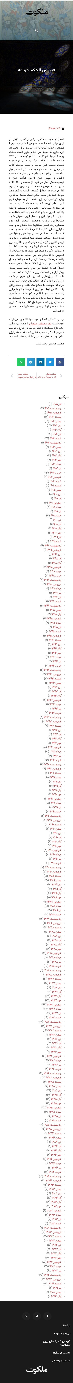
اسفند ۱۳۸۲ (54, 1236)
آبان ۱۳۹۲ (56, 739)
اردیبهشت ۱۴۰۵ (52, 408)
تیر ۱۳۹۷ (56, 593)
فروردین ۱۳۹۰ (54, 872)
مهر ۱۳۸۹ (56, 897)
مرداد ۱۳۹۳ (55, 704)
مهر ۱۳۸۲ (56, 1258)
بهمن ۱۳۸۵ (55, 1086)
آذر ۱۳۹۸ (56, 558)
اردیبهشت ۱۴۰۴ (52, 443)
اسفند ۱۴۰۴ (55, 417)
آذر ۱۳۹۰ (57, 837)
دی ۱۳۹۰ (57, 833)
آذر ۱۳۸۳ (56, 1198)
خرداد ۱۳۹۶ (55, 601)
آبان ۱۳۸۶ (56, 1048)
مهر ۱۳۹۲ (56, 743)
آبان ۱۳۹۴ (56, 649)
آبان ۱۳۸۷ (56, 996)
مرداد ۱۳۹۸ (55, 571)
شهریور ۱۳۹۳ (54, 700)
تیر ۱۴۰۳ (57, 468)
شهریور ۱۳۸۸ (54, 953)
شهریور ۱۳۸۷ (54, 1005)
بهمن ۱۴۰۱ (56, 490)
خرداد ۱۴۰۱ (55, 516)
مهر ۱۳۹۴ (56, 653)
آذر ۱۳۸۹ (56, 889)
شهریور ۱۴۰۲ (54, 477)
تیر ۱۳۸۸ (56, 962)
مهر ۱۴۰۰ (56, 533)
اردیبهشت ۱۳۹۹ (52, 546)
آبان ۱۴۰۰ (56, 528)
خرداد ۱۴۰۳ (55, 473)
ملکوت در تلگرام (61, 1353)
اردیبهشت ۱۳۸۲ (52, 1275)
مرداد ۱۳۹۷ (55, 588)
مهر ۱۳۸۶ (56, 1052)
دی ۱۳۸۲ (56, 1245)
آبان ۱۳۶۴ (56, 1296)
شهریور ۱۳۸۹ (54, 902)
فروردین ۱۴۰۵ (54, 413)
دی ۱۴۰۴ (56, 425)
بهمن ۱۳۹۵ (55, 610)
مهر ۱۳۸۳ (56, 1206)
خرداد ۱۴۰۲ (55, 481)
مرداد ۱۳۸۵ (55, 1112)
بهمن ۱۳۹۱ (55, 777)
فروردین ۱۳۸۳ (53, 1232)
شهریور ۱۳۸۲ (54, 1262)
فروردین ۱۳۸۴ (53, 1181)
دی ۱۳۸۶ (56, 1039)
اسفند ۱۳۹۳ (54, 679)
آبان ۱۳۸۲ (56, 1253)
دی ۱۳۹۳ (56, 687)
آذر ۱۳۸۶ (56, 1043)
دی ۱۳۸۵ (56, 1090)
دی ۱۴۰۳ (56, 451)
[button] (67, 24)
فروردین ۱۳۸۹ (53, 923)
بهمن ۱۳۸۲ (55, 1241)
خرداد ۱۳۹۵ (55, 631)
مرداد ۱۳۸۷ (55, 1009)
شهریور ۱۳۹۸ (54, 567)
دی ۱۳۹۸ (56, 554)
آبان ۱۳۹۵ (56, 614)
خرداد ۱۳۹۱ (55, 812)
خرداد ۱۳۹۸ (55, 576)
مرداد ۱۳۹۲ (55, 752)
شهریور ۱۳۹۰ (54, 850)
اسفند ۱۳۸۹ (55, 876)
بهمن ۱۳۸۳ (55, 1189)
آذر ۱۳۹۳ (56, 691)
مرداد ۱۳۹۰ (55, 854)
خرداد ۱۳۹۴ (55, 666)
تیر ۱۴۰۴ (57, 434)
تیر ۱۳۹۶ (57, 597)
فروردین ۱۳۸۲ (53, 1279)
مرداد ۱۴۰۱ (56, 507)
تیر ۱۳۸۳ (56, 1219)
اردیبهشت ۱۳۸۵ (52, 1125)
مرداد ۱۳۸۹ (55, 906)
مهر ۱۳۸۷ (56, 1000)
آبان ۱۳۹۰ (56, 842)
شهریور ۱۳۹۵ (54, 619)
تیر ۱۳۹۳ (56, 709)
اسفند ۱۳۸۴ (54, 1133)
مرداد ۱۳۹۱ (55, 803)
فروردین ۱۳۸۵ (53, 1129)
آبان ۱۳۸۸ (56, 945)
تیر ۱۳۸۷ (56, 1013)
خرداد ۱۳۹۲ (55, 760)
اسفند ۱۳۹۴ (55, 640)
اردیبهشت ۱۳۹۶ (52, 606)
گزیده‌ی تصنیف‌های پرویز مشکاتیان (56, 1343)
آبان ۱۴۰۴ (56, 430)
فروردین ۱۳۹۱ (54, 820)
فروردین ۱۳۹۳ (53, 721)
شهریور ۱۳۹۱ (54, 799)
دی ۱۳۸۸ (56, 936)
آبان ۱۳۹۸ (56, 563)
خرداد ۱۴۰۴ (55, 438)
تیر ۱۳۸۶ (56, 1065)
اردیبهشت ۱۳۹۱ (53, 816)
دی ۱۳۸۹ (56, 884)
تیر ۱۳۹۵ (56, 627)
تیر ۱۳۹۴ (56, 661)
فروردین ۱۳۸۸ (53, 975)
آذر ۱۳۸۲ (56, 1249)
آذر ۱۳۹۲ (57, 734)
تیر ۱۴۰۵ (57, 404)
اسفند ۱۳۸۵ (54, 1082)
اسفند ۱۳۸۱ (55, 1283)
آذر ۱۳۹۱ (57, 786)
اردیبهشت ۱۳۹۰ (53, 867)
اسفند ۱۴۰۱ (55, 486)
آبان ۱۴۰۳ (56, 455)
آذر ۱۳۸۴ (56, 1146)
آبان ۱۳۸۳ (56, 1202)
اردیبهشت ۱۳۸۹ (52, 919)
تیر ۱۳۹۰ (57, 859)
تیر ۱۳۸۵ (56, 1116)
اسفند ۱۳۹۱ (55, 773)
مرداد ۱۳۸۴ (55, 1163)
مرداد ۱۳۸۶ (55, 1060)
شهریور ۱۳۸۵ (54, 1108)
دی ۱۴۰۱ (57, 494)
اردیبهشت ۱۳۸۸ (52, 970)
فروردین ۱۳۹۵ (53, 636)
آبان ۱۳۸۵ (56, 1099)
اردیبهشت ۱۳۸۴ (52, 1176)
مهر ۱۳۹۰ (56, 846)
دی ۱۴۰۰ (57, 520)
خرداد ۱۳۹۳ (55, 713)
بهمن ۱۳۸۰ (55, 1292)
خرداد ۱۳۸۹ (55, 915)
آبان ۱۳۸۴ (56, 1150)
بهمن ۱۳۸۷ (55, 983)
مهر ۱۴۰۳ (56, 460)
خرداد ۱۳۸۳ (55, 1223)
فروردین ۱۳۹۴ (53, 674)
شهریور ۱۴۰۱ (55, 503)
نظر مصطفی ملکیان (40, 324)
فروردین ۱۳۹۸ (53, 584)
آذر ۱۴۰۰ (57, 524)
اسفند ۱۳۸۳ (54, 1185)
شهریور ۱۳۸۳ (54, 1211)
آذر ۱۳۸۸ (56, 940)
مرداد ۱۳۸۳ (55, 1215)
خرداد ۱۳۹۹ (55, 541)
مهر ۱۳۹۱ (56, 794)
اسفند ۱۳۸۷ (54, 979)
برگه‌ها (66, 1326)
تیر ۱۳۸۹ (56, 910)
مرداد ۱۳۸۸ (55, 957)
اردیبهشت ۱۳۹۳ (52, 717)
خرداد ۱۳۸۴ (55, 1172)
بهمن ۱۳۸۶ (55, 1035)
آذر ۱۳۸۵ (56, 1095)
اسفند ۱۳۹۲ (55, 726)
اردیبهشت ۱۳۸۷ (52, 1022)
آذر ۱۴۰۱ (57, 498)
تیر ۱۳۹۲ (57, 756)
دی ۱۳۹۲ (56, 730)
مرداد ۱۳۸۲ (55, 1266)
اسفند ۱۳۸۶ (54, 1030)
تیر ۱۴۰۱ (57, 511)
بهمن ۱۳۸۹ (55, 880)
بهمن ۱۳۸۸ (55, 932)
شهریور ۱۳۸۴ (54, 1159)
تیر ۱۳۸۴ (56, 1168)
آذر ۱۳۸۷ (56, 992)
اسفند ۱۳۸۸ (54, 927)
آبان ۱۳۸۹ (56, 893)
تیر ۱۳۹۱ (57, 807)
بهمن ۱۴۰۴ (55, 421)
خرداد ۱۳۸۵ (55, 1120)
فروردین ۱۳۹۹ (54, 550)
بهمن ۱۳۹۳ (55, 683)
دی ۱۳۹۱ (57, 782)
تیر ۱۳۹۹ (57, 537)
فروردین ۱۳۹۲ (54, 769)
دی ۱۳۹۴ (56, 644)
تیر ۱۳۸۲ (56, 1271)
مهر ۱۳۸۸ (56, 949)
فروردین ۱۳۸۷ (53, 1026)
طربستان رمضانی (61, 1361)
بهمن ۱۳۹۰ (55, 829)
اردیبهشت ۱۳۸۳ (52, 1228)
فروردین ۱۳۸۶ (53, 1078)
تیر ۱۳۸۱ (57, 1288)
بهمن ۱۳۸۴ (55, 1138)
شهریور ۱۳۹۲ (54, 747)
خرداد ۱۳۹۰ (55, 863)
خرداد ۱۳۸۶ (55, 1069)
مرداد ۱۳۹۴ (55, 657)
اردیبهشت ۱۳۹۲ (52, 764)
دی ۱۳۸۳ (56, 1193)
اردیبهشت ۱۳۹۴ (52, 670)
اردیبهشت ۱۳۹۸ (52, 580)
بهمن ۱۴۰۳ (55, 447)
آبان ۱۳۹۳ (56, 696)
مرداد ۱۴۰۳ (55, 464)
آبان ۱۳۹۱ (56, 790)
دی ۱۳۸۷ (56, 987)
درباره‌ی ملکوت (62, 1333)
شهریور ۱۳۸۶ (54, 1056)
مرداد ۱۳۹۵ (55, 623)
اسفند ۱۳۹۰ (55, 824)
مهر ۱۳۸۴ (56, 1155)
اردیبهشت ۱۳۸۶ (52, 1073)
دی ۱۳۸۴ (56, 1142)
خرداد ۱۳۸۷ (55, 1017)
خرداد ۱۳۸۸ (55, 966)
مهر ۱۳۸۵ (56, 1103)
